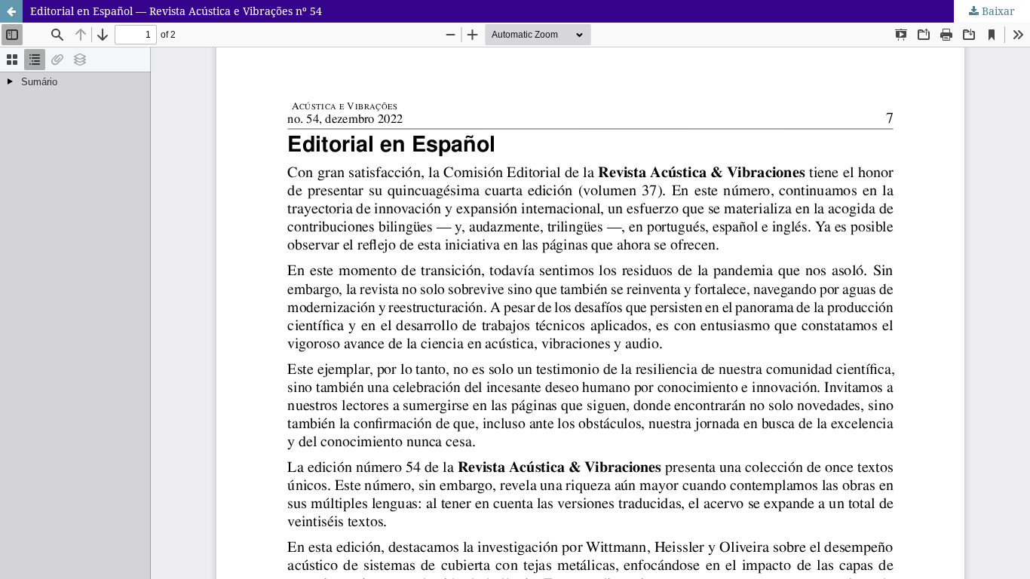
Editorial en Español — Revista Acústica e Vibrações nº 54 (176, 11)
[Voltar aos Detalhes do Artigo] (11, 11)
